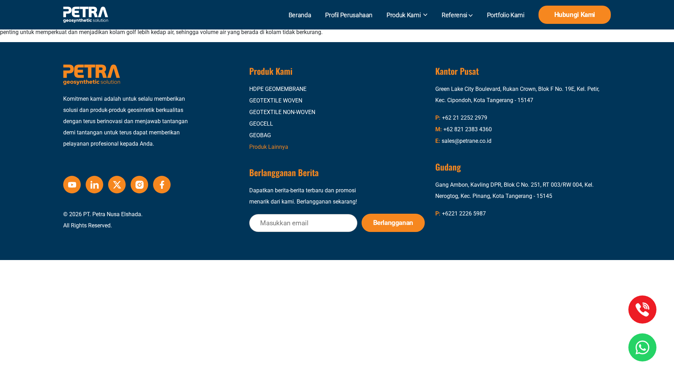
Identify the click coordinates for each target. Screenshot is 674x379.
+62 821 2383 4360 (467, 129)
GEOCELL (261, 123)
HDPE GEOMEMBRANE (277, 89)
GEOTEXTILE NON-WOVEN (282, 112)
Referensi (455, 15)
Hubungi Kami (574, 15)
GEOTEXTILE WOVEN (275, 100)
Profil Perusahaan (348, 15)
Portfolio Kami (505, 15)
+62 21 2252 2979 (464, 117)
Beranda (300, 15)
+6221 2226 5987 (464, 213)
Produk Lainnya (268, 147)
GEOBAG (260, 135)
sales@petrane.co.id (466, 141)
